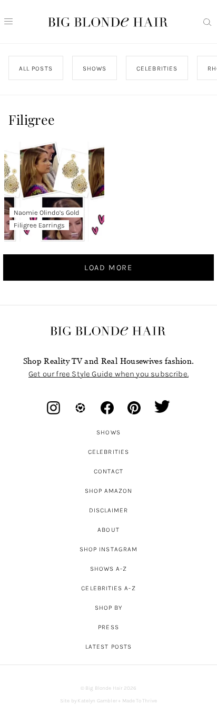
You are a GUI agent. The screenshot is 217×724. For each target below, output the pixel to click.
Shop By (109, 607)
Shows (108, 432)
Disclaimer (109, 510)
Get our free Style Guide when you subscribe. (108, 374)
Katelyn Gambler (97, 701)
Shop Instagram (108, 549)
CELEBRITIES (157, 68)
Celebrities (108, 451)
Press (108, 627)
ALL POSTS (36, 68)
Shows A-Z (108, 568)
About (108, 529)
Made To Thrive (139, 701)
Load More (108, 267)
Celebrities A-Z (108, 588)
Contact (109, 471)
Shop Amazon (109, 490)
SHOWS (94, 68)
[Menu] (8, 21)
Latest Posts (108, 646)
